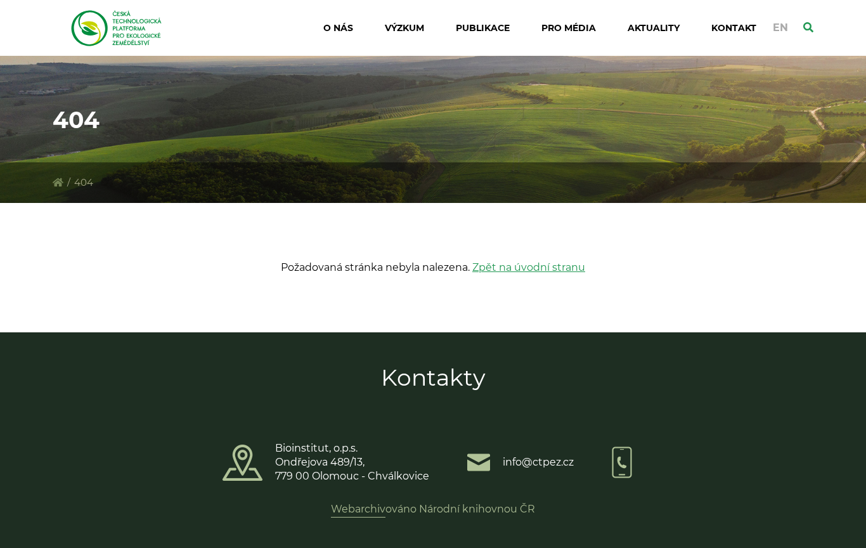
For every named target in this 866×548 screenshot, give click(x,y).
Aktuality (654, 28)
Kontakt (733, 28)
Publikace (483, 28)
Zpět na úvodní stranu (528, 267)
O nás (338, 28)
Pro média (568, 28)
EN (780, 28)
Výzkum (404, 28)
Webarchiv (358, 509)
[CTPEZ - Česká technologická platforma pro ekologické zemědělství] (58, 182)
